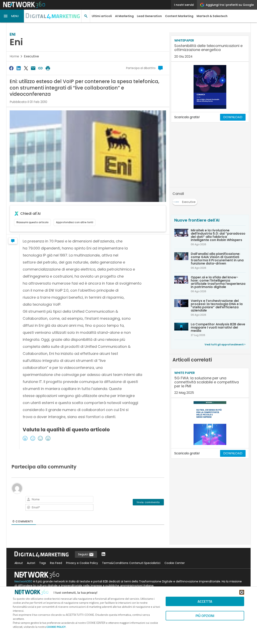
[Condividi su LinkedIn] (18, 68)
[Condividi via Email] (33, 68)
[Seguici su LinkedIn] (103, 554)
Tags (42, 563)
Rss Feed (56, 563)
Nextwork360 (23, 581)
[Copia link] (40, 68)
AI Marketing (124, 16)
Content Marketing (179, 16)
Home (14, 56)
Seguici (83, 554)
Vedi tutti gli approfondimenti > (225, 344)
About (18, 563)
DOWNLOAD (232, 117)
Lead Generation (149, 16)
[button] (12, 16)
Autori (31, 563)
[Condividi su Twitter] (26, 68)
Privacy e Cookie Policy (82, 563)
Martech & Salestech (212, 16)
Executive (31, 56)
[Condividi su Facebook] (11, 68)
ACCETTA (205, 601)
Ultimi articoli (102, 16)
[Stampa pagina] (48, 68)
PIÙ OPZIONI (205, 615)
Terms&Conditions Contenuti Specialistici (131, 563)
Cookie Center (174, 563)
